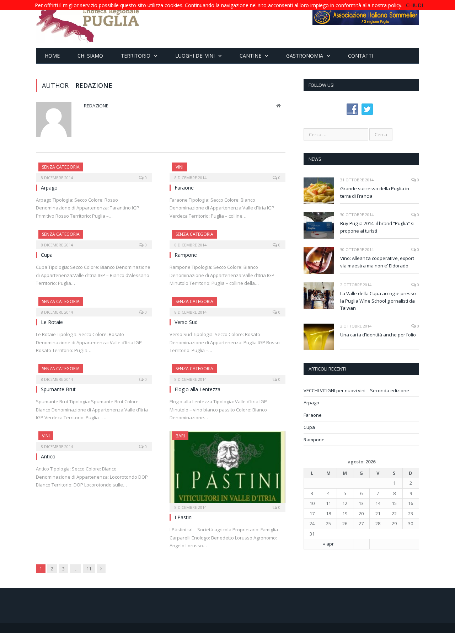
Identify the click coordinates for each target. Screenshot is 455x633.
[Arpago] (94, 170)
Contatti (360, 55)
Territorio (135, 55)
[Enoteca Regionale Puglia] (88, 24)
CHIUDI (414, 5)
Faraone (184, 187)
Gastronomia (304, 55)
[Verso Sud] (227, 304)
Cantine (250, 55)
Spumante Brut (58, 389)
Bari (180, 436)
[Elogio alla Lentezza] (227, 371)
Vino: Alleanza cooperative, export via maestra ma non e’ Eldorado (377, 262)
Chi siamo (90, 55)
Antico (48, 456)
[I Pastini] (227, 469)
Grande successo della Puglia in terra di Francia (374, 192)
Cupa (47, 254)
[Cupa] (94, 237)
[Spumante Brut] (94, 371)
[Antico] (94, 438)
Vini (179, 167)
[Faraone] (227, 170)
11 (88, 568)
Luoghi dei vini (195, 55)
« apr (328, 544)
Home (52, 55)
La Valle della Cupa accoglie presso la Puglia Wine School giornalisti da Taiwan (378, 301)
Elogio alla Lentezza (197, 389)
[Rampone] (227, 237)
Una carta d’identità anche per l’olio (378, 334)
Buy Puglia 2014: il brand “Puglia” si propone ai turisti (377, 227)
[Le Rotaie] (94, 304)
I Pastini (184, 517)
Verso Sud (186, 322)
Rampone (186, 254)
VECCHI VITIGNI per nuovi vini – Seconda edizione (356, 390)
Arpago (49, 187)
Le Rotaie (52, 322)
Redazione (96, 105)
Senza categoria (61, 167)
